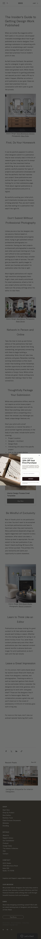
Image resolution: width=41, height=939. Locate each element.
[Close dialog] (39, 455)
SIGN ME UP (30, 478)
